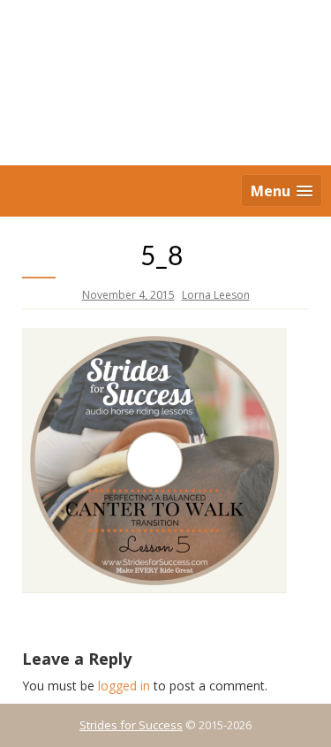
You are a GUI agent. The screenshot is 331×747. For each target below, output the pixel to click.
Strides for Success (131, 725)
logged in (124, 685)
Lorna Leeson (216, 294)
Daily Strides (166, 84)
